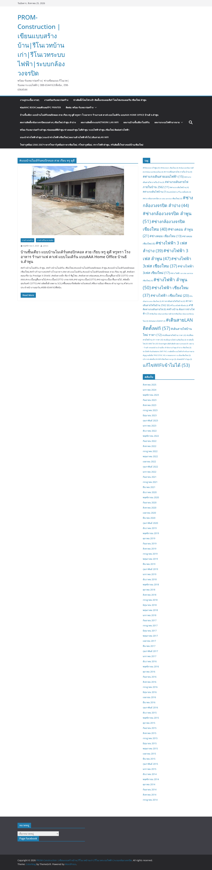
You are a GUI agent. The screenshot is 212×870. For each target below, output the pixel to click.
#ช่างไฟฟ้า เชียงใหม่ (170, 295)
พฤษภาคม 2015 (150, 748)
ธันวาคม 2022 (150, 430)
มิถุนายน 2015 (150, 743)
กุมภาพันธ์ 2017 (150, 651)
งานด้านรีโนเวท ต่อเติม (45, 240)
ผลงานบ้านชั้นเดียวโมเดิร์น (137, 122)
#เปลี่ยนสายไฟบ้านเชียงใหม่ (175, 340)
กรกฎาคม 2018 (150, 599)
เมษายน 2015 (149, 753)
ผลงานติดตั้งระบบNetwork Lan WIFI (100, 122)
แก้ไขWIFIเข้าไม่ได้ (166, 365)
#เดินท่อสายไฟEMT (157, 321)
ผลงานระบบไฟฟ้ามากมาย (167, 122)
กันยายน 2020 (149, 502)
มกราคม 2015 (149, 769)
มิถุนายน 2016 (150, 692)
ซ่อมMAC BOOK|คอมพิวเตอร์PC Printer (40, 107)
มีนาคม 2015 (149, 758)
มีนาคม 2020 (149, 517)
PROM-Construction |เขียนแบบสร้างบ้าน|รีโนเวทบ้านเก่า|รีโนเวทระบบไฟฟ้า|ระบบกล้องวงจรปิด (41, 45)
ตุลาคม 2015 (149, 722)
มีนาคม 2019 (149, 564)
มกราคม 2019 (149, 574)
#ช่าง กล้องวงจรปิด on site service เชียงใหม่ (162, 198)
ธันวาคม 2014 (150, 774)
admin (45, 245)
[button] (95, 107)
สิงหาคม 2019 (149, 548)
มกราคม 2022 (149, 471)
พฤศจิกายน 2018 (151, 584)
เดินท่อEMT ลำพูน (184, 359)
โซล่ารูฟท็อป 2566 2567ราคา (81, 144)
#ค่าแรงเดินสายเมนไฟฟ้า (163, 176)
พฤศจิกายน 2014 (151, 779)
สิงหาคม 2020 (149, 507)
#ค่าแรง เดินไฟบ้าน (179, 187)
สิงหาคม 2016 (149, 681)
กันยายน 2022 (149, 441)
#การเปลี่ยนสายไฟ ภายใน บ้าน (178, 172)
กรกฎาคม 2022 (150, 451)
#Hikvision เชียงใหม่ (169, 168)
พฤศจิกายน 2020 (151, 497)
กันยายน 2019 (149, 543)
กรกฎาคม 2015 (150, 738)
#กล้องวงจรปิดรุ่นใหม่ (154, 172)
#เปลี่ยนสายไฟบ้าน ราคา (174, 335)
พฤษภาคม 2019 (150, 558)
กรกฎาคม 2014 (150, 799)
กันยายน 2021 (149, 476)
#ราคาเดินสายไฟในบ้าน (173, 301)
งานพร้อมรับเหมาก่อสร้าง (56, 99)
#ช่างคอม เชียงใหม (166, 236)
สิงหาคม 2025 (149, 384)
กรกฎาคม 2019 (150, 553)
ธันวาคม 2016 (150, 661)
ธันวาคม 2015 (150, 712)
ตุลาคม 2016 (149, 671)
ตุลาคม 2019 (149, 538)
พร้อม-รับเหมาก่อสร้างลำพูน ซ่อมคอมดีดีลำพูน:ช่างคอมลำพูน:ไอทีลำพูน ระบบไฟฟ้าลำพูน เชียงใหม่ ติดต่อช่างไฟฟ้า (74, 129)
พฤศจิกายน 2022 (151, 435)
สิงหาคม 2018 (149, 594)
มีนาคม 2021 (149, 487)
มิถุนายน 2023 (150, 415)
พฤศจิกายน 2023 (151, 394)
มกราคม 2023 (149, 425)
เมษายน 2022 (149, 461)
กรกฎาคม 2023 (150, 410)
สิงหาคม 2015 (149, 733)
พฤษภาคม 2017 (150, 635)
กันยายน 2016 (149, 676)
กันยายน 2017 (149, 620)
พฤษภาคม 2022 (150, 456)
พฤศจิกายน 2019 (151, 533)
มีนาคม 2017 (149, 646)
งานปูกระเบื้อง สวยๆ (29, 99)
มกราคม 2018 (149, 615)
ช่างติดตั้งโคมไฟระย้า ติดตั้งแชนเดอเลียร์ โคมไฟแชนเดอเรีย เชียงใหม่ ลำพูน (109, 99)
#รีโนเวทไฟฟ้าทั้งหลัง (179, 305)
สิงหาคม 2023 (149, 405)
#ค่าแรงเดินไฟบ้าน (154, 191)
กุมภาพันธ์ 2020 (150, 523)
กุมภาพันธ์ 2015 (150, 763)
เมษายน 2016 (149, 697)
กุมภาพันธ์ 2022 (150, 466)
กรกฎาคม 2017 (150, 625)
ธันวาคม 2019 (150, 528)
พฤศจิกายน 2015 (151, 717)
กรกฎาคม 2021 (150, 482)
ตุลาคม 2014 (149, 784)
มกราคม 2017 (149, 656)
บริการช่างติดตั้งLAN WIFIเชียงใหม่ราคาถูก (159, 359)
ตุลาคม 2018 (149, 589)
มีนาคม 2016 (149, 702)
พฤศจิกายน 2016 (151, 666)
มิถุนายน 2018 (150, 605)
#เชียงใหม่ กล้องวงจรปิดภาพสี (162, 314)
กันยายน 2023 (149, 400)
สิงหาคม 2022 (149, 446)
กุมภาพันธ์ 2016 (150, 707)
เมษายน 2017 (149, 640)
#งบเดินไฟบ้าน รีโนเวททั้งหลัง (179, 192)
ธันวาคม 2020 (150, 492)
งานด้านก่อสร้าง (27, 240)
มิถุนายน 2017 (150, 630)
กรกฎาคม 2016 (150, 687)
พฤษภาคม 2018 (150, 610)
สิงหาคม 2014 (149, 794)
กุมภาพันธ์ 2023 (150, 420)
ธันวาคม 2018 (150, 579)
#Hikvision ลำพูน (151, 167)
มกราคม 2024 (149, 389)
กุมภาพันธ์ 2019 (150, 569)
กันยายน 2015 (149, 728)
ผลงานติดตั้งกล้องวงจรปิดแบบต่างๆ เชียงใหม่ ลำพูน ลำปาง (48, 122)
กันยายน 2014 (149, 789)
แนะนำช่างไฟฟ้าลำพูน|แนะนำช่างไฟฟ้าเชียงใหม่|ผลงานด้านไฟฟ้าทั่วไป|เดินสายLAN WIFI (64, 137)
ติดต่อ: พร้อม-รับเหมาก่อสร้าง (79, 107)
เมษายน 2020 (149, 512)
